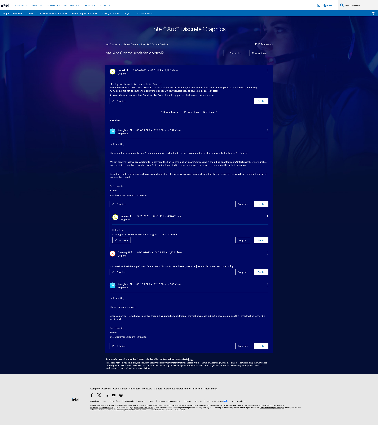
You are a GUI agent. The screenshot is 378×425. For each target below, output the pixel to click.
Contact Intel (120, 388)
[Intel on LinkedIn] (106, 395)
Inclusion (197, 388)
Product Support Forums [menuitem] (83, 13)
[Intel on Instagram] (120, 395)
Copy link (243, 204)
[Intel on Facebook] (91, 395)
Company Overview (100, 388)
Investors (147, 388)
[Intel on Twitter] (99, 395)
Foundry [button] (105, 5)
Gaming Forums (130, 44)
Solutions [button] (53, 5)
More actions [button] (259, 53)
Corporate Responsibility (177, 388)
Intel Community (112, 44)
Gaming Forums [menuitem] (109, 13)
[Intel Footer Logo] (76, 399)
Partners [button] (89, 5)
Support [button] (37, 5)
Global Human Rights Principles (272, 407)
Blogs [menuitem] (126, 13)
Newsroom (134, 388)
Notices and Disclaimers (143, 407)
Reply (261, 101)
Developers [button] (71, 5)
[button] (267, 71)
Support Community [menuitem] (12, 13)
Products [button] (21, 5)
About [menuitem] (31, 13)
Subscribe (235, 53)
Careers (158, 388)
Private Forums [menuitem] (143, 13)
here (190, 358)
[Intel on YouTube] (113, 395)
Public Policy (210, 388)
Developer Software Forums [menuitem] (52, 13)
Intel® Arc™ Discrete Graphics (154, 44)
